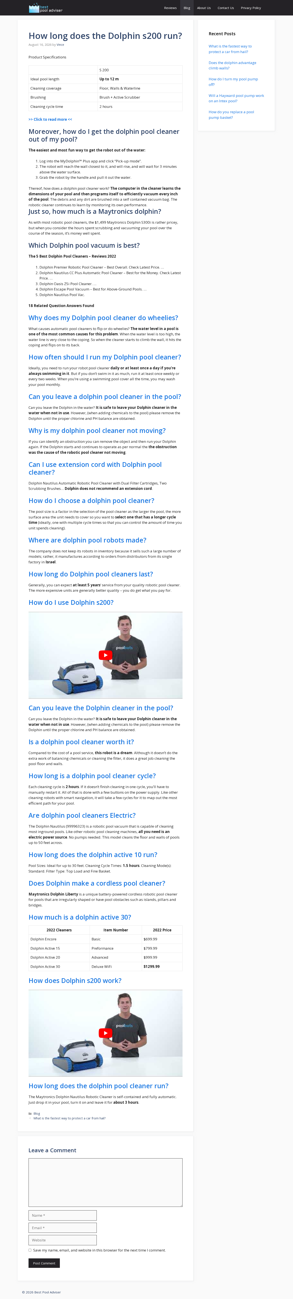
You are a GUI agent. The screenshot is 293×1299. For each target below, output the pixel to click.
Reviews (170, 8)
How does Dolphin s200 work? (75, 980)
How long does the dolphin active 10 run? (93, 854)
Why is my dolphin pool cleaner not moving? (97, 430)
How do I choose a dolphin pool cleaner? (91, 500)
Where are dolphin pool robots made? (87, 540)
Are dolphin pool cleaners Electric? (82, 815)
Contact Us (226, 8)
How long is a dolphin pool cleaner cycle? (92, 775)
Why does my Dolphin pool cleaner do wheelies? (103, 317)
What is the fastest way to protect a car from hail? (69, 1118)
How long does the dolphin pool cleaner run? (98, 1085)
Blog (187, 8)
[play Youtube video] (106, 655)
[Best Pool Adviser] (46, 7)
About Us (204, 8)
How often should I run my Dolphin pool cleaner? (105, 357)
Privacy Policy (251, 8)
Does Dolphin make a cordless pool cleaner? (97, 883)
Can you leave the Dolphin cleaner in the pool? (101, 707)
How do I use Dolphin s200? (71, 602)
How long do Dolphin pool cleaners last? (91, 574)
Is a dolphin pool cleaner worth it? (81, 741)
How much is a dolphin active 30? (80, 917)
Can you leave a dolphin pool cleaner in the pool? (105, 396)
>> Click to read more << (50, 119)
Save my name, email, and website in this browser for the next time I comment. (99, 1250)
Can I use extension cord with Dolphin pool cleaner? (95, 468)
